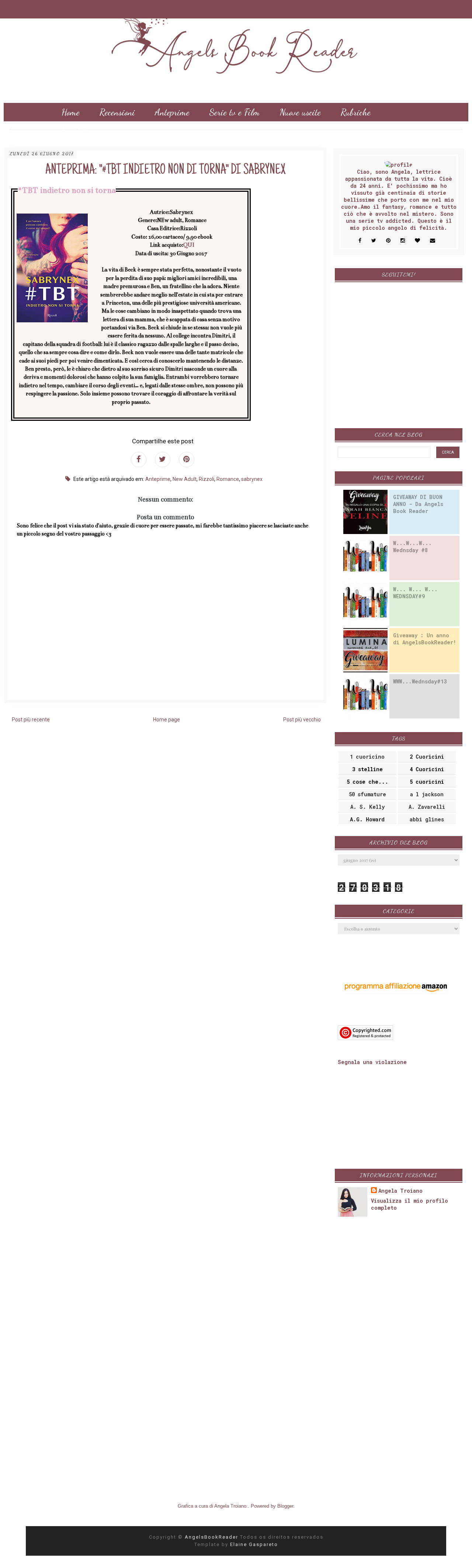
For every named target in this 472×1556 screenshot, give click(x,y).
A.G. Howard (367, 819)
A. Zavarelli (427, 806)
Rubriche (356, 112)
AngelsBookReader (212, 1537)
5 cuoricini (427, 781)
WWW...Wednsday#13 (420, 681)
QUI (188, 245)
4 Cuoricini (427, 769)
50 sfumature (367, 794)
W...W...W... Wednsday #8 (412, 547)
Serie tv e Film (234, 112)
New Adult (185, 479)
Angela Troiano (400, 1190)
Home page (166, 719)
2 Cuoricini (427, 756)
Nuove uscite (300, 112)
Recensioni (117, 112)
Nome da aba (52, 7)
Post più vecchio (302, 719)
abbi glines (427, 819)
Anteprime (172, 112)
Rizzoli (206, 479)
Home (71, 112)
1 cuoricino (367, 756)
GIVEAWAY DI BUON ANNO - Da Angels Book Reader (418, 503)
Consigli (75, 130)
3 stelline (367, 769)
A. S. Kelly (367, 806)
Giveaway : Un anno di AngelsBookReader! (424, 639)
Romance (227, 479)
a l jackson (427, 794)
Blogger (285, 1506)
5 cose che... (367, 781)
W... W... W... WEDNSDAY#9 (415, 593)
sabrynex (252, 479)
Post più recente (31, 719)
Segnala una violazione (372, 1061)
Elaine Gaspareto (254, 1544)
